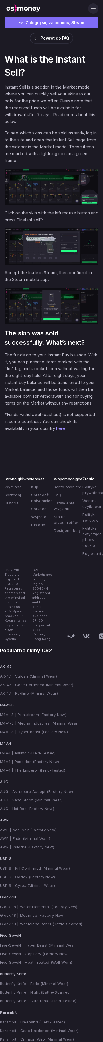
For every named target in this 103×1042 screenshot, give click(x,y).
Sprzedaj (13, 495)
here (60, 428)
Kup (34, 487)
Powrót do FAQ (55, 38)
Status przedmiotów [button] (66, 519)
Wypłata (38, 516)
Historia (12, 503)
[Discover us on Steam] (71, 636)
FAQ (57, 495)
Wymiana (13, 487)
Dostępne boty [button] (67, 530)
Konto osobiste (67, 487)
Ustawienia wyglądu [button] (64, 506)
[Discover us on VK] (86, 636)
